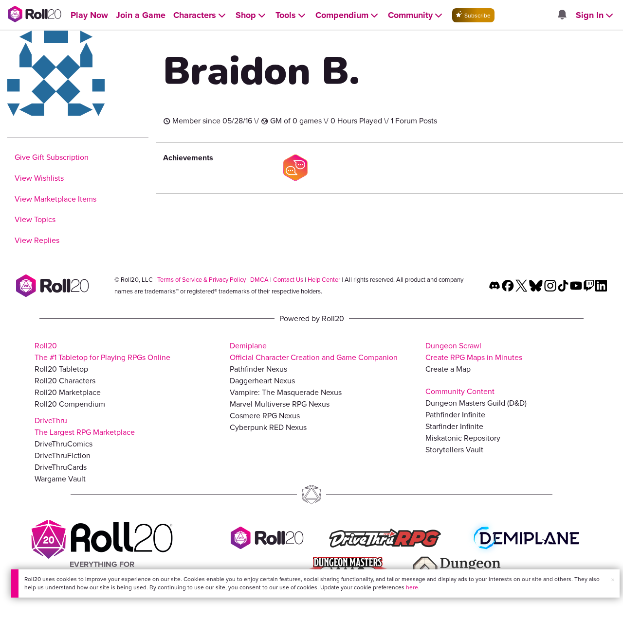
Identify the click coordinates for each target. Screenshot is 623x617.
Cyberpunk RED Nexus (268, 427)
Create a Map (448, 369)
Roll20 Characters (65, 380)
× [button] (613, 579)
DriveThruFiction (63, 455)
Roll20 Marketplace (68, 392)
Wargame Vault (60, 478)
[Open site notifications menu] (561, 15)
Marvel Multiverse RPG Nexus (280, 404)
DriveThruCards (61, 467)
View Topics (35, 219)
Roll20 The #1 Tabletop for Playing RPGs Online (102, 351)
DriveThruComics (63, 443)
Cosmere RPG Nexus (265, 415)
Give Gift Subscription (52, 157)
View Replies (37, 240)
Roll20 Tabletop (61, 369)
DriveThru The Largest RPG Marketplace (85, 426)
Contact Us (288, 279)
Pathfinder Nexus (258, 369)
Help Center (324, 279)
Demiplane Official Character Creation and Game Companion (314, 351)
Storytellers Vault (454, 449)
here (412, 587)
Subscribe (477, 15)
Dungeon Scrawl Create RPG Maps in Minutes (473, 351)
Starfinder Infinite (454, 426)
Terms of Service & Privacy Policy (201, 279)
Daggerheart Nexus (262, 380)
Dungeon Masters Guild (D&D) (476, 403)
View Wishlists (39, 178)
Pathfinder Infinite (455, 414)
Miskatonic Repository (462, 438)
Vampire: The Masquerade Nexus (286, 392)
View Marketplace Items (55, 199)
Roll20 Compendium (70, 404)
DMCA (259, 279)
